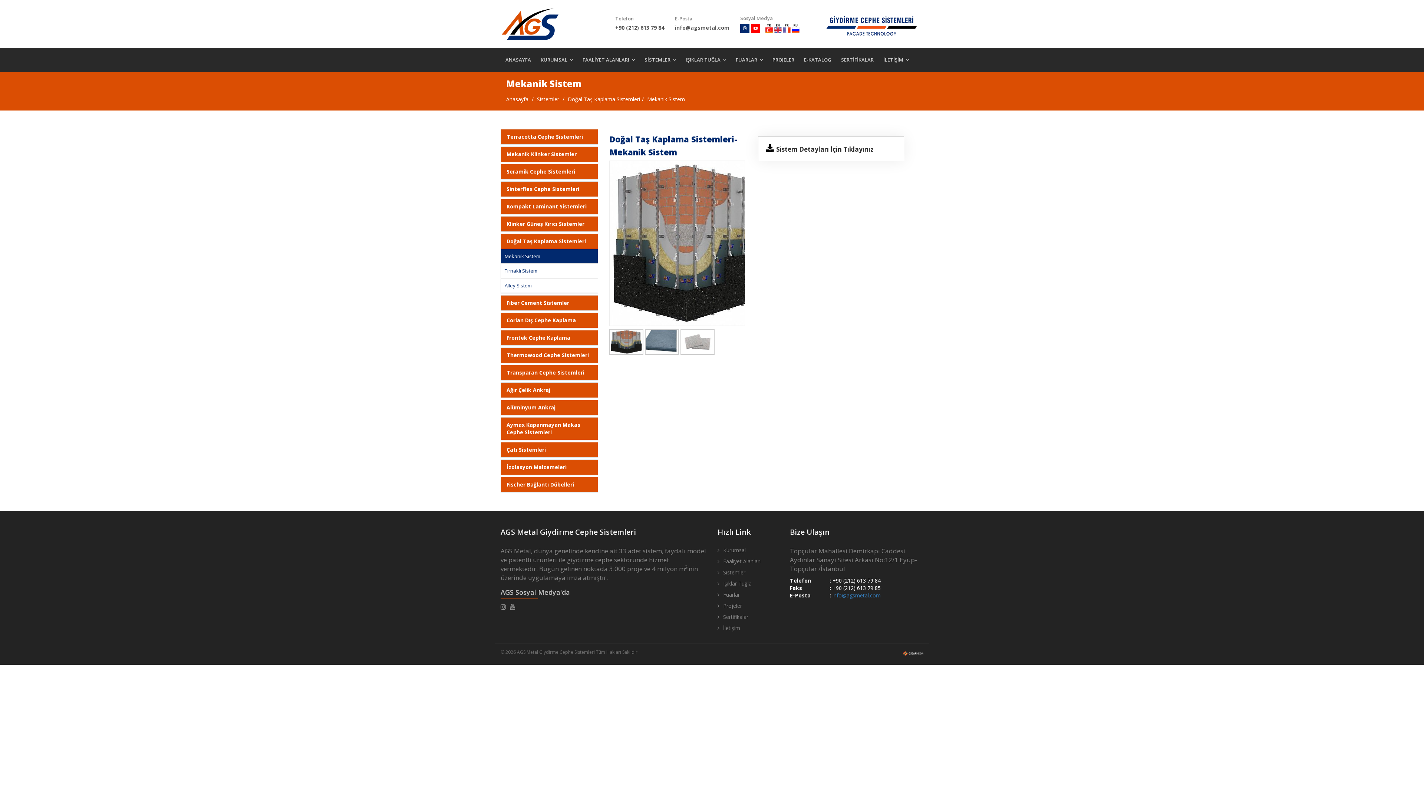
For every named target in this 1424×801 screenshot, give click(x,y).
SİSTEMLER (657, 59)
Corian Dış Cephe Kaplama (541, 320)
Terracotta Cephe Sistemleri (545, 136)
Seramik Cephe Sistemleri (541, 171)
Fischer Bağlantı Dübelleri (540, 484)
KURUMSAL (554, 59)
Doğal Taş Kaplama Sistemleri (604, 99)
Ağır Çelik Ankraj (528, 389)
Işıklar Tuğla (737, 583)
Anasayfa (517, 99)
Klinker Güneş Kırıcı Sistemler (545, 223)
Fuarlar (731, 594)
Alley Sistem (518, 285)
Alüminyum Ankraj (531, 407)
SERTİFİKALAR (857, 59)
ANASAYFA (518, 59)
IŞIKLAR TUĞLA (703, 59)
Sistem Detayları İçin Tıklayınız (825, 149)
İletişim (731, 628)
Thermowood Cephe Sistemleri (548, 355)
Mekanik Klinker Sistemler (542, 154)
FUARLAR (746, 59)
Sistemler (548, 99)
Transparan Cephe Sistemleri (545, 372)
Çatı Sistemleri (526, 449)
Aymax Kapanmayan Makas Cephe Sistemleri (543, 428)
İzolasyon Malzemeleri (537, 467)
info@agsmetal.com (857, 595)
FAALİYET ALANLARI (606, 59)
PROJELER (783, 59)
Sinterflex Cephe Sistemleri (543, 188)
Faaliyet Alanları (742, 561)
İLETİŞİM (893, 59)
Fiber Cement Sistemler (538, 302)
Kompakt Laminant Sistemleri (547, 206)
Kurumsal (734, 550)
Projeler (732, 605)
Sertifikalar (735, 616)
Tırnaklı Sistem (521, 270)
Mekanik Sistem (666, 99)
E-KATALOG (817, 59)
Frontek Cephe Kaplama (538, 337)
